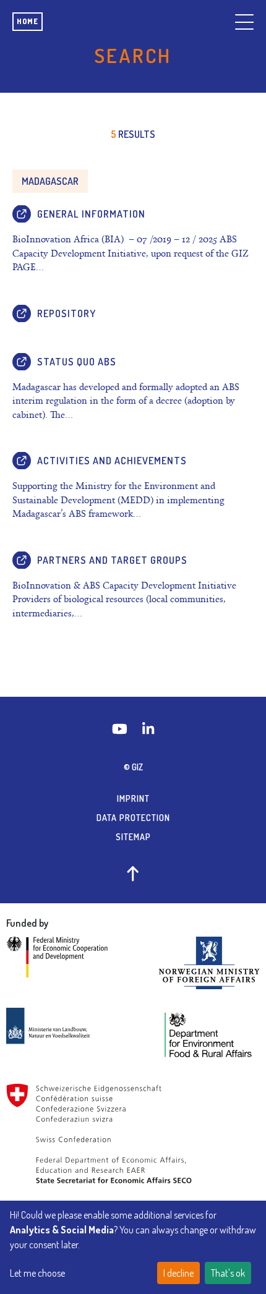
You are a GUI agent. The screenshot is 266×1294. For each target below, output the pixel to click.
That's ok (228, 1273)
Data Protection (133, 817)
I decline (178, 1273)
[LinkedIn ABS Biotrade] (148, 728)
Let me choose (37, 1273)
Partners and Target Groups (112, 560)
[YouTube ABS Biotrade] (121, 728)
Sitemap (133, 837)
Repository (66, 313)
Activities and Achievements (112, 460)
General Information (91, 214)
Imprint (133, 798)
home (27, 21)
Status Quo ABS (76, 361)
